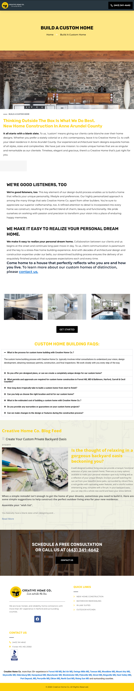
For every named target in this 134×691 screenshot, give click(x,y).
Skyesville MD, (9, 675)
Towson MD (95, 671)
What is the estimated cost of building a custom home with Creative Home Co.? (44, 400)
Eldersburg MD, (24, 675)
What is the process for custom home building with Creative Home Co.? (40, 352)
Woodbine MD (108, 671)
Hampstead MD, (39, 675)
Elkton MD (55, 678)
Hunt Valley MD (124, 675)
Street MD (97, 675)
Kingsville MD (109, 675)
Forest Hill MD (55, 671)
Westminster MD (70, 675)
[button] (67, 352)
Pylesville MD (85, 675)
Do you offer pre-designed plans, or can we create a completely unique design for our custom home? (54, 373)
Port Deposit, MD (28, 678)
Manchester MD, (54, 675)
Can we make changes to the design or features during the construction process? (45, 413)
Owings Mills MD (81, 671)
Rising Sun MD (82, 678)
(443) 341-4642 (82, 549)
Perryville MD (43, 678)
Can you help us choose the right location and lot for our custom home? (40, 394)
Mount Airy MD (123, 671)
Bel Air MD (67, 671)
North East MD (67, 678)
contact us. (28, 272)
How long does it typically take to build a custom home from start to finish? (42, 388)
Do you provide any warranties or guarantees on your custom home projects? (43, 406)
